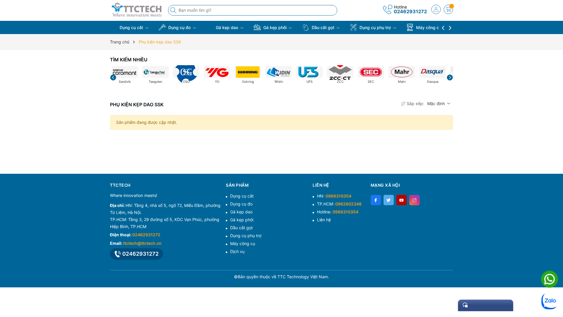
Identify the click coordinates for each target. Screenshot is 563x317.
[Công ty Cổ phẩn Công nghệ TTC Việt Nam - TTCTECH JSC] (137, 9)
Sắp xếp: (415, 103)
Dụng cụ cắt (131, 27)
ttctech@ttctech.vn (142, 243)
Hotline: (337, 211)
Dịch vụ (237, 251)
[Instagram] (414, 200)
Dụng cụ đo (179, 27)
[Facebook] (376, 200)
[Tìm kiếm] (174, 10)
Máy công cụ (428, 27)
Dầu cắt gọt (323, 27)
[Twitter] (389, 200)
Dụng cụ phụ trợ (375, 27)
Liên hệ (324, 219)
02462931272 (410, 11)
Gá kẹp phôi (275, 27)
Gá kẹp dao (227, 27)
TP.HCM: (339, 203)
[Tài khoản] (436, 9)
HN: (334, 195)
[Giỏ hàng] (448, 9)
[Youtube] (401, 200)
